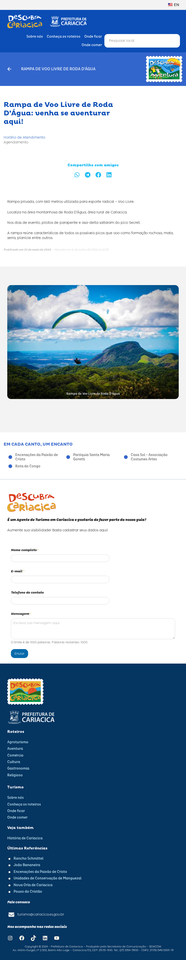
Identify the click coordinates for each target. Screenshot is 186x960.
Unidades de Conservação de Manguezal (47, 878)
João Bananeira (27, 865)
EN (176, 4)
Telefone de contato (27, 592)
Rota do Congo (27, 466)
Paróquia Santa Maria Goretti (91, 457)
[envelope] (11, 915)
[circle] (10, 457)
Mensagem (21, 614)
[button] (77, 174)
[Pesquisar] (171, 41)
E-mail (17, 571)
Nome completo (25, 550)
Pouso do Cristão (28, 892)
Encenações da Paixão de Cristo (36, 457)
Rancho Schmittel (28, 858)
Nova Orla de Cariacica (33, 885)
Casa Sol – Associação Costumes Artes (149, 457)
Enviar (19, 653)
